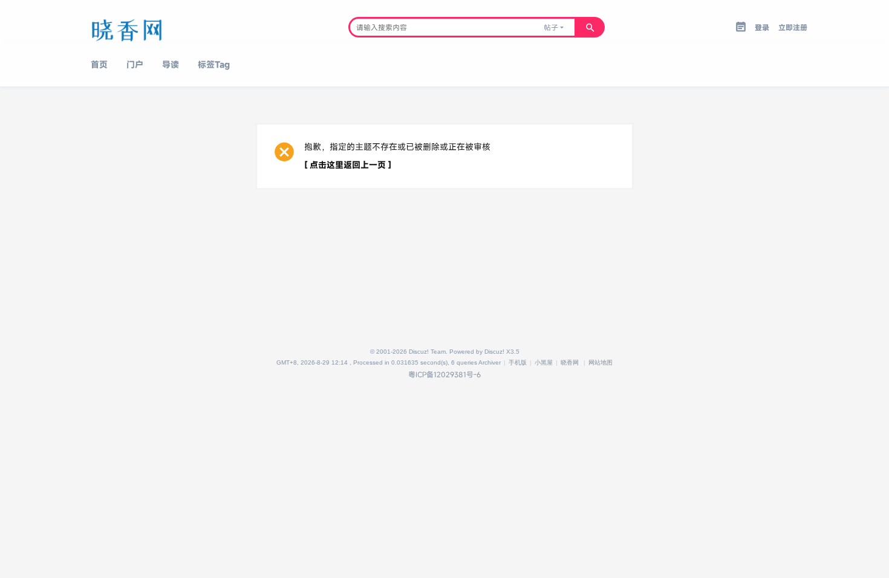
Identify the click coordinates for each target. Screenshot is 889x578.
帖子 (551, 27)
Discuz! (494, 351)
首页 (99, 64)
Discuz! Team (427, 351)
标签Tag (214, 64)
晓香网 (570, 362)
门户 (134, 64)
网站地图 (600, 362)
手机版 (518, 362)
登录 (762, 27)
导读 (170, 64)
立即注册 (792, 27)
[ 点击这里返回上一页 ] (347, 164)
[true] (590, 27)
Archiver (489, 362)
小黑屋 (544, 362)
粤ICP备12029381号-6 (444, 374)
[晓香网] (150, 27)
